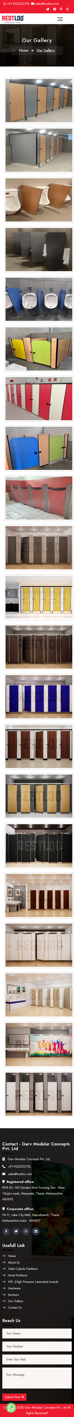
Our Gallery (15, 1301)
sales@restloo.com (47, 4)
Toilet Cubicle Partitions (23, 1269)
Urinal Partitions (17, 1275)
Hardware (14, 1288)
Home (23, 50)
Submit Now (13, 1397)
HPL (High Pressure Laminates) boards (33, 1282)
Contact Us (15, 1307)
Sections (13, 1295)
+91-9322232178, (19, 1166)
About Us (14, 1262)
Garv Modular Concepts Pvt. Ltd (28, 1159)
